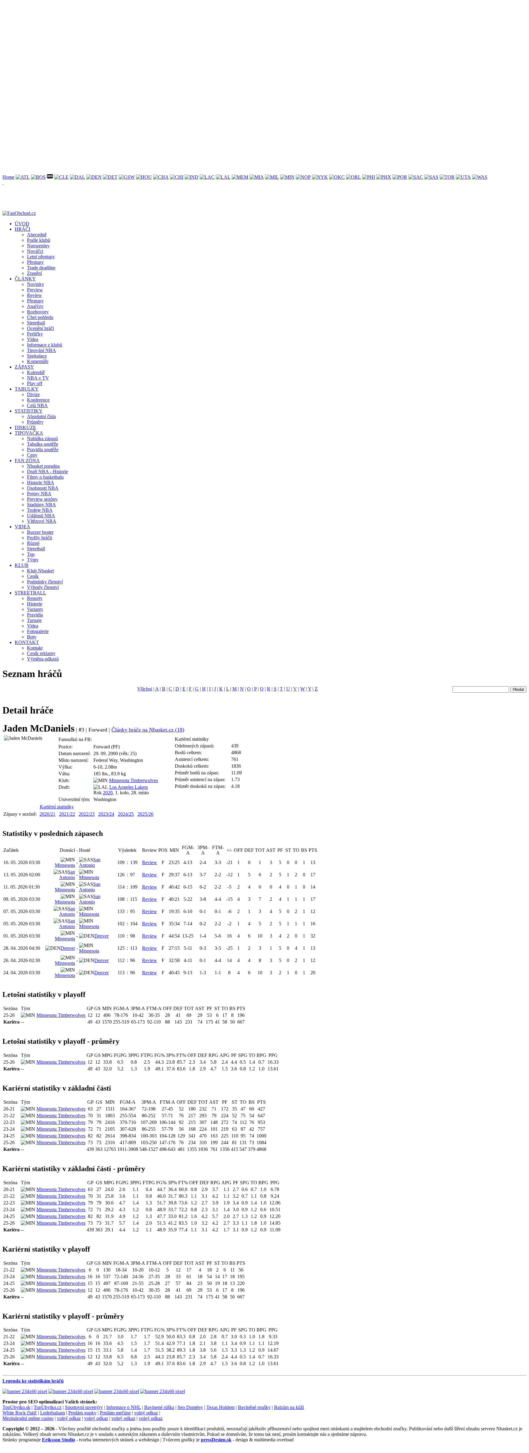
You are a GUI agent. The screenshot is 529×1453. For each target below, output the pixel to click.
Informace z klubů (44, 344)
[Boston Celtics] (38, 177)
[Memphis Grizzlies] (240, 177)
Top (31, 554)
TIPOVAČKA (29, 433)
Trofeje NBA (40, 510)
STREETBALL (30, 592)
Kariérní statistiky (57, 806)
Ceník (33, 576)
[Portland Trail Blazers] (399, 177)
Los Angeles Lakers (128, 787)
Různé (33, 543)
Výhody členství (43, 587)
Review (34, 295)
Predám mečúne (115, 1412)
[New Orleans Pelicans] (303, 177)
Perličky (35, 333)
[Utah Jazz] (463, 177)
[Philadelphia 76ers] (368, 177)
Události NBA (41, 515)
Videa (32, 339)
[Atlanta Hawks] (23, 177)
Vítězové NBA (41, 521)
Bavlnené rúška (159, 1407)
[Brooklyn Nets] (50, 177)
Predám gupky (82, 1412)
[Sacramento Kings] (415, 177)
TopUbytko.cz (48, 1407)
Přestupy (35, 262)
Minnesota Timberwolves (133, 780)
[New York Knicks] (320, 177)
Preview (35, 289)
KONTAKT (27, 642)
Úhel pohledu (40, 317)
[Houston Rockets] (144, 177)
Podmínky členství (45, 581)
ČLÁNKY (25, 278)
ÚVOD (22, 223)
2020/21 (47, 814)
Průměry (35, 422)
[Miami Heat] (256, 177)
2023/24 (106, 814)
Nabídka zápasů (42, 438)
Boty (31, 636)
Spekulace (37, 355)
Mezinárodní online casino (28, 1418)
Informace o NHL (123, 1407)
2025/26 (145, 814)
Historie (34, 603)
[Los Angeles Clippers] (207, 177)
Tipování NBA (41, 350)
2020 (108, 792)
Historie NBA (40, 482)
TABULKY (27, 388)
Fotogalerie (38, 631)
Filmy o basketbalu (45, 477)
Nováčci (35, 251)
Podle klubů (38, 240)
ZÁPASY (24, 366)
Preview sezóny (42, 499)
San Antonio (89, 862)
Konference (38, 400)
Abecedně (37, 234)
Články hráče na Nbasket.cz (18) (147, 730)
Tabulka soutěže (42, 444)
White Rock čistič (19, 1412)
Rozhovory (38, 311)
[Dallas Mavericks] (77, 177)
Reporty (35, 598)
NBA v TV (38, 377)
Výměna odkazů (43, 658)
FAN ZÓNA (27, 460)
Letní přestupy (41, 256)
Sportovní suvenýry (84, 1407)
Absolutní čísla (41, 416)
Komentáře (37, 361)
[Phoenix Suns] (383, 177)
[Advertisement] (186, 45)
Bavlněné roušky (254, 1407)
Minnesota (65, 865)
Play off (34, 383)
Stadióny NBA (41, 504)
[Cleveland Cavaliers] (61, 177)
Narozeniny (38, 245)
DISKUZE (25, 427)
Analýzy (35, 306)
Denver (101, 935)
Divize (33, 394)
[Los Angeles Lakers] (223, 177)
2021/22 (67, 814)
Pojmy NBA (39, 493)
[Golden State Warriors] (127, 177)
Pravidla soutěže (42, 449)
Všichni (144, 688)
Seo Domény (190, 1407)
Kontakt (35, 647)
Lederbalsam (52, 1412)
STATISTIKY (29, 411)
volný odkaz (146, 1412)
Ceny (32, 455)
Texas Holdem (220, 1407)
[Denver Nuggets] (94, 177)
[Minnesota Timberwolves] (287, 177)
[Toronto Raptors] (447, 177)
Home (8, 177)
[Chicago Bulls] (176, 177)
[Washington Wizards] (479, 177)
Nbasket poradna (43, 466)
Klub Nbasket (40, 570)
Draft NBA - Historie (47, 471)
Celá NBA (37, 405)
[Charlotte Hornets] (161, 177)
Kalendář (36, 372)
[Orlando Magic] (353, 177)
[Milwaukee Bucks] (272, 177)
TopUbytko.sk (16, 1407)
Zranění (34, 273)
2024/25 (126, 814)
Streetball (36, 322)
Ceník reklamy (41, 653)
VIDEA (22, 526)
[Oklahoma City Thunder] (337, 177)
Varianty (35, 609)
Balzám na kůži (289, 1407)
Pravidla (35, 614)
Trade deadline (41, 267)
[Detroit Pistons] (110, 177)
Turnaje (34, 620)
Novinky (35, 284)
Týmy (33, 559)
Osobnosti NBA (42, 488)
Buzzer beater (40, 532)
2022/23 (87, 814)
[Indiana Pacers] (191, 177)
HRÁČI (22, 229)
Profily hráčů (39, 537)
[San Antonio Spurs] (431, 177)
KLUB (21, 565)
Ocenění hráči (40, 328)
